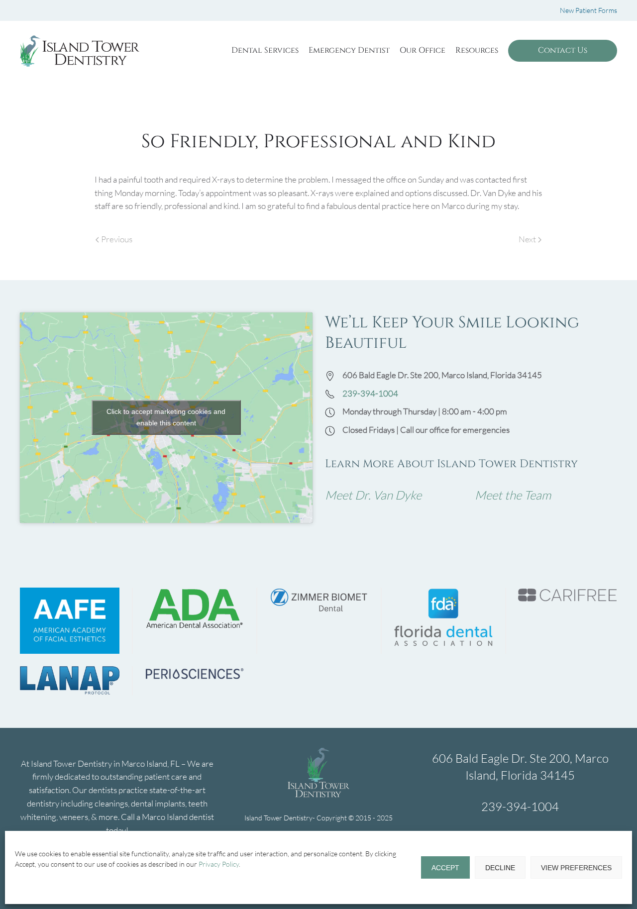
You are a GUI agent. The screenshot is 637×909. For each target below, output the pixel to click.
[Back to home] (79, 51)
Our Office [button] (422, 50)
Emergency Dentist (349, 50)
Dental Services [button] (265, 50)
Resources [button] (476, 50)
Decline (500, 868)
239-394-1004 (370, 393)
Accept (445, 868)
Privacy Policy (219, 864)
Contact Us (562, 50)
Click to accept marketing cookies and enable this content (165, 417)
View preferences (576, 868)
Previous (116, 239)
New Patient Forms (588, 10)
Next (527, 239)
